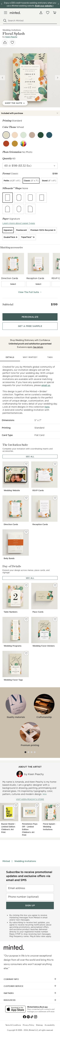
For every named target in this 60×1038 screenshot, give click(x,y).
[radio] (12, 181)
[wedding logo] (15, 12)
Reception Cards (40, 524)
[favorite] (12, 42)
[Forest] (40, 135)
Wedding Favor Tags (13, 680)
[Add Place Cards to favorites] (55, 585)
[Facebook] (24, 1016)
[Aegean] (49, 135)
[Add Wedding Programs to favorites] (26, 619)
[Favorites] (47, 12)
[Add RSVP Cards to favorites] (55, 464)
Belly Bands (9, 558)
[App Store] (15, 1009)
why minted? (30, 357)
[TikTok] (32, 1016)
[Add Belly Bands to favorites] (26, 532)
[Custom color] (23, 143)
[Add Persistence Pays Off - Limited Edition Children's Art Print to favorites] (37, 805)
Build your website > (44, 5)
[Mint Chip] (23, 135)
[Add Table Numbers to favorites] (26, 585)
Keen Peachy (11, 37)
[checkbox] (13, 284)
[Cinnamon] (6, 143)
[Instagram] (35, 1016)
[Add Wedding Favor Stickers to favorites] (55, 619)
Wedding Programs (12, 646)
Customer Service (13, 986)
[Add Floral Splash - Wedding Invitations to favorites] (57, 805)
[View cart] (54, 12)
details (10, 357)
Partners (9, 993)
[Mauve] (32, 135)
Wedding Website (12, 490)
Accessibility (50, 1025)
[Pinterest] (28, 1016)
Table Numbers (10, 612)
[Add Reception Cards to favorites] (55, 498)
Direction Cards (11, 524)
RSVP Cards (38, 490)
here (47, 407)
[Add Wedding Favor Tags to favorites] (26, 653)
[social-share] (4, 42)
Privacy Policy (28, 1025)
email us (45, 385)
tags (50, 357)
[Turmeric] (14, 143)
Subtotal (7, 304)
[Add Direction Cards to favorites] (26, 498)
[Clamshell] (14, 135)
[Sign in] (40, 12)
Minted (6, 861)
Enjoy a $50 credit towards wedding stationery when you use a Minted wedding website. (30, 4)
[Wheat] (6, 135)
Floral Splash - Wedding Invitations (49, 827)
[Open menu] (5, 12)
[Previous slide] (2, 77)
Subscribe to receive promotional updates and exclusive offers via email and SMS (29, 876)
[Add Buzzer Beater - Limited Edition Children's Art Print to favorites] (16, 805)
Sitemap (39, 1025)
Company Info (11, 979)
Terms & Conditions (13, 1025)
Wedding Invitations (25, 861)
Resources (10, 1000)
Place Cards (37, 612)
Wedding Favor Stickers (43, 646)
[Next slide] (57, 77)
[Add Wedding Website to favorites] (26, 464)
